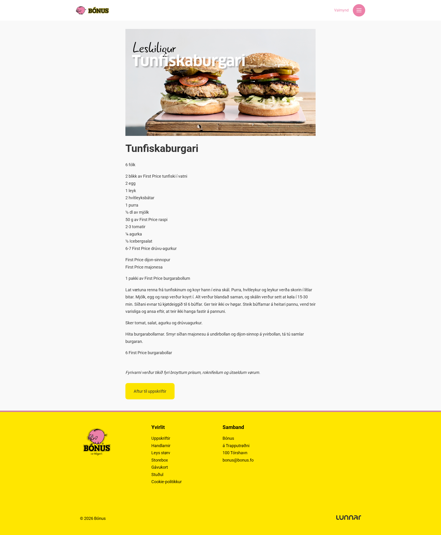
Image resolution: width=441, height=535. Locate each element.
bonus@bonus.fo (238, 460)
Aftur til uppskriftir (150, 391)
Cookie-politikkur (166, 481)
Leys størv (160, 452)
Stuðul (157, 474)
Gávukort (159, 467)
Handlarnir (160, 445)
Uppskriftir (160, 438)
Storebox (159, 460)
